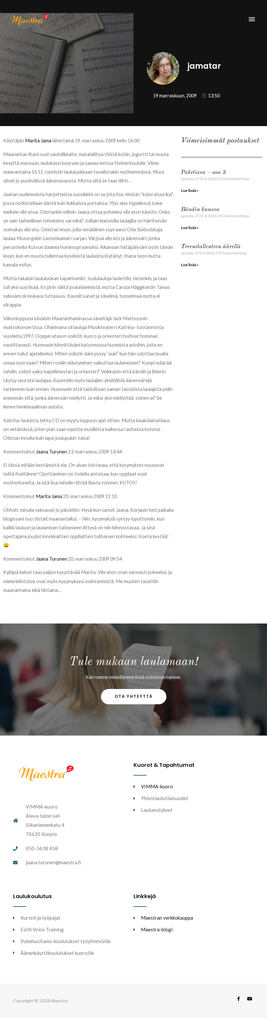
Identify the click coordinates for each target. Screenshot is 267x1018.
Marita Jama (38, 140)
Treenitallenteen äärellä (211, 247)
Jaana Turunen (51, 451)
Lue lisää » (190, 190)
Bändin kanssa (200, 209)
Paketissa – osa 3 (203, 172)
